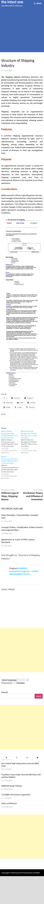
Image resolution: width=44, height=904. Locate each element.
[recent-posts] (17, 758)
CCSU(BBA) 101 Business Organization (16, 795)
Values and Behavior (9, 804)
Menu (39, 3)
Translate (20, 683)
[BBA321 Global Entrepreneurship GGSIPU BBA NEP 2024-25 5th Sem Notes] (11, 442)
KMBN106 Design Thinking (11, 786)
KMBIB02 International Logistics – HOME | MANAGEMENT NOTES (24, 571)
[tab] (6, 758)
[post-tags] (37, 758)
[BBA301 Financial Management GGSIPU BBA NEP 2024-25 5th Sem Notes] (31, 442)
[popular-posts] (6, 758)
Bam (38, 873)
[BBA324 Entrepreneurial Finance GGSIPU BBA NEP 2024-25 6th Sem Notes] (11, 467)
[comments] (27, 758)
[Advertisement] (22, 30)
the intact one (12, 2)
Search (4, 692)
